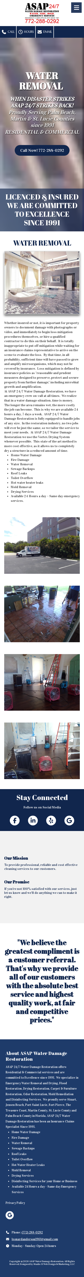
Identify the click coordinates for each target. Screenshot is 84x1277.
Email (47, 32)
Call (11, 32)
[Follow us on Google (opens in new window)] (69, 820)
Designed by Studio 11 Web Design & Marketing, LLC (47, 1264)
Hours (28, 32)
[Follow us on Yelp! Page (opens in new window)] (51, 820)
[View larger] (42, 545)
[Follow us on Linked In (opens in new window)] (33, 820)
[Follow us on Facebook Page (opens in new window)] (14, 820)
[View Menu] (76, 7)
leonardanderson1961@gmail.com (35, 1239)
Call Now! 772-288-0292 (42, 150)
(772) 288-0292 (32, 1232)
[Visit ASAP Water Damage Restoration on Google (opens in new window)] (10, 1215)
